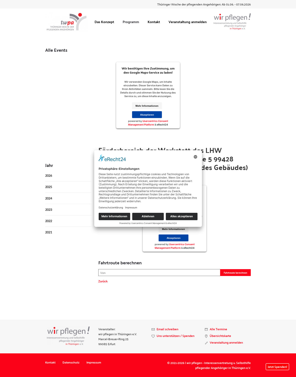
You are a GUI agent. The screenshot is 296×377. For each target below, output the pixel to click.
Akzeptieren (147, 114)
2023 (48, 209)
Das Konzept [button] (104, 21)
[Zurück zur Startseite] (66, 22)
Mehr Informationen (146, 105)
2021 (48, 232)
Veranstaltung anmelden (188, 21)
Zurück (103, 281)
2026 (48, 175)
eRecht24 (162, 124)
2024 (48, 198)
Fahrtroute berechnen (235, 272)
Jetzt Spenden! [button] (277, 366)
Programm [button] (131, 21)
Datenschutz (71, 362)
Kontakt (154, 21)
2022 (48, 221)
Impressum (94, 362)
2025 (48, 187)
